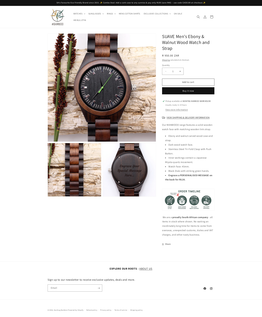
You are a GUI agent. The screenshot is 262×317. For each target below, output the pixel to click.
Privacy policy (105, 310)
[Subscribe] (98, 288)
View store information (176, 109)
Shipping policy (136, 310)
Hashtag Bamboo (61, 310)
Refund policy (91, 310)
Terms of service (120, 310)
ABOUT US (145, 268)
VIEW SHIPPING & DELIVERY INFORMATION (188, 117)
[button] (79, 13)
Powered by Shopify (76, 310)
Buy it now (188, 90)
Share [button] (168, 244)
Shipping (166, 60)
